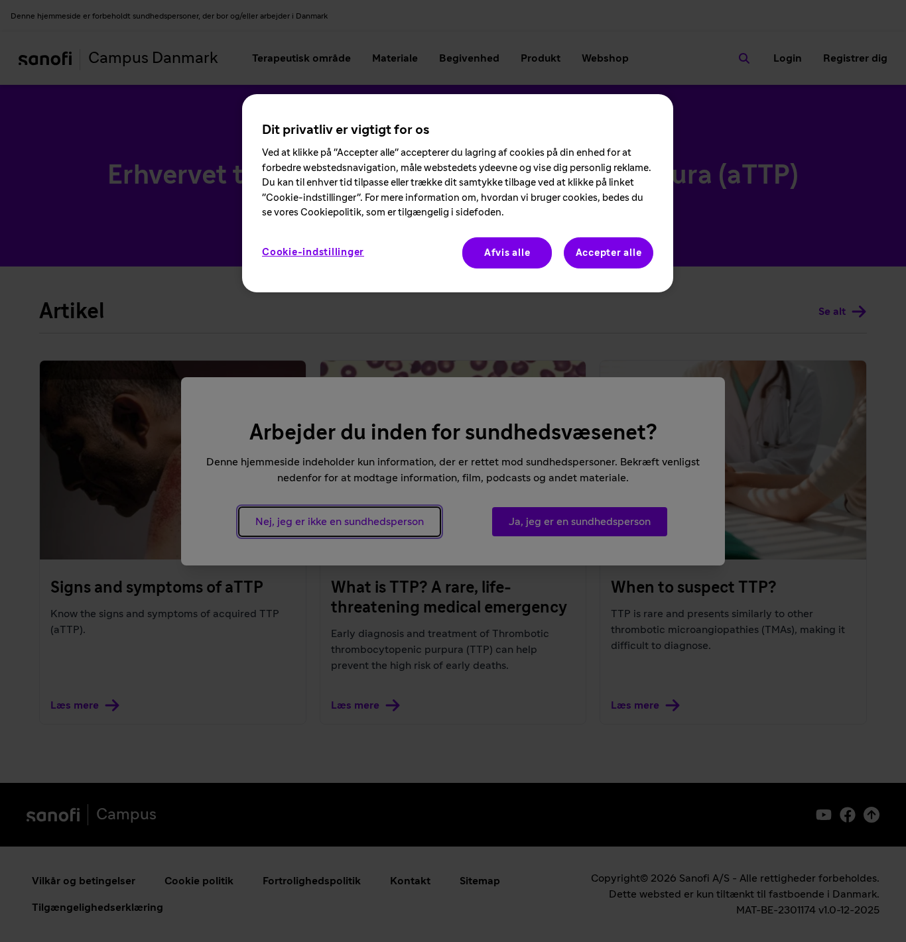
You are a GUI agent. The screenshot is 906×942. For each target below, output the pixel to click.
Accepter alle (609, 253)
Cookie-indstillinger (313, 252)
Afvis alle (507, 253)
